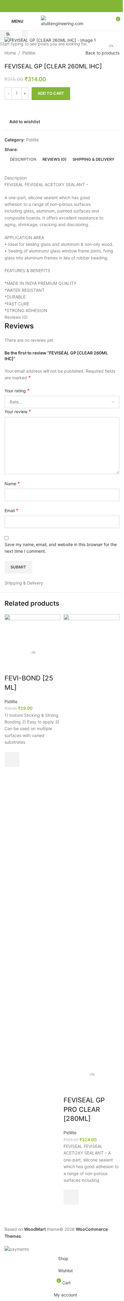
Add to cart (51, 93)
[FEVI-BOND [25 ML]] (32, 629)
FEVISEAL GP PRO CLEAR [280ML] (84, 1109)
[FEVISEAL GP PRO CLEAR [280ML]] (91, 840)
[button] (12, 759)
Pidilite (11, 701)
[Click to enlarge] (16, 32)
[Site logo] (62, 20)
